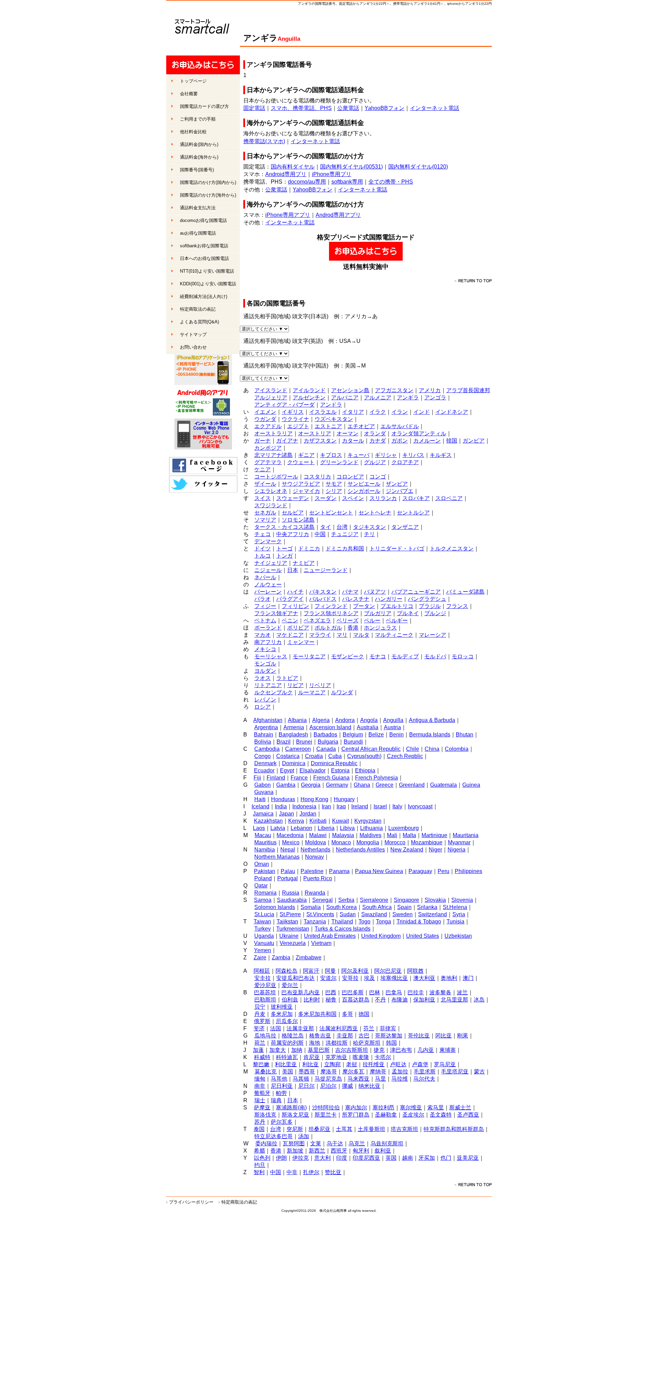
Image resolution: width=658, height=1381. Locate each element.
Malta (409, 835)
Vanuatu (264, 943)
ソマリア (265, 520)
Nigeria (456, 850)
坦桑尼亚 (319, 1129)
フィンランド (331, 606)
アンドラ (331, 405)
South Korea (341, 907)
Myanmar (459, 842)
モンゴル (265, 664)
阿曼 (330, 971)
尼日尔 (306, 1086)
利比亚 (310, 1064)
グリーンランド (339, 462)
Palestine (312, 871)
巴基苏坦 (265, 992)
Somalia (311, 907)
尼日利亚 (282, 1086)
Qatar (261, 885)
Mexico (291, 842)
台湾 (342, 527)
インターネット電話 (434, 108)
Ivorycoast (420, 806)
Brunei (304, 742)
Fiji (257, 778)
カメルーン (427, 441)
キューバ (358, 455)
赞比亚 (333, 1172)
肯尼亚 (311, 1057)
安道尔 (328, 978)
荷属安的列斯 (287, 1043)
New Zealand (406, 850)
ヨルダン (265, 671)
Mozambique (426, 842)
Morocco (395, 842)
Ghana (362, 785)
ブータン (364, 606)
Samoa (262, 900)
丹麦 (259, 1014)
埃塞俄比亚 (394, 978)
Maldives (370, 835)
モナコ (377, 656)
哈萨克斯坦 (366, 1043)
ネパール (265, 577)
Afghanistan (267, 720)
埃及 (369, 978)
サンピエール (364, 484)
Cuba (335, 756)
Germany (337, 785)
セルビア (293, 512)
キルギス (441, 455)
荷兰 (259, 1043)
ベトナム (265, 620)
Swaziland (374, 914)
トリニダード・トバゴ (396, 548)
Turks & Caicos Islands (342, 929)
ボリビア (298, 628)
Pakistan (264, 871)
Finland (276, 778)
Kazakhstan (268, 821)
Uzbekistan (458, 936)
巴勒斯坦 (265, 1000)
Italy (397, 806)
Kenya (296, 821)
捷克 (379, 1050)
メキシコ (265, 649)
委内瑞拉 (266, 1143)
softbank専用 (347, 182)
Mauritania (465, 835)
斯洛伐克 (265, 1115)
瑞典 (276, 1100)
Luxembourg (403, 828)
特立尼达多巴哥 (273, 1136)
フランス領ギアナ (276, 613)
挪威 (347, 1086)
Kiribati (318, 821)
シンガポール (364, 491)
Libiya (347, 828)
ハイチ (295, 592)
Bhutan (464, 734)
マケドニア (290, 635)
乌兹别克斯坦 (386, 1143)
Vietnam (321, 943)
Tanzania (315, 921)
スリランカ (383, 498)
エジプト (298, 426)
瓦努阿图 (294, 1143)
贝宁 (259, 1007)
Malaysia (343, 835)
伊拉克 (300, 1158)
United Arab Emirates (330, 936)
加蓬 (258, 1050)
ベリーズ (347, 620)
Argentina (266, 727)
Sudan (348, 914)
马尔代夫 (424, 1079)
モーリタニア (309, 656)
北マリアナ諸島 (273, 455)
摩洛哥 (328, 1071)
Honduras (283, 799)
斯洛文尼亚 (295, 1115)
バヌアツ (375, 592)
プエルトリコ (396, 606)
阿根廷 (262, 971)
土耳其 (344, 1129)
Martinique (434, 835)
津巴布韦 (401, 1050)
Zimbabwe (308, 957)
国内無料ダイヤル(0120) (418, 167)
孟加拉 (400, 1071)
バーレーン (268, 592)
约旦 (259, 1165)
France (299, 778)
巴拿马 (394, 992)
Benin (396, 734)
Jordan (308, 814)
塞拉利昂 (383, 1107)
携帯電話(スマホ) (264, 141)
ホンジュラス (380, 628)
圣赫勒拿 (386, 1115)
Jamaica (263, 814)
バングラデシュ (427, 599)
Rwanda (315, 893)
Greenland (412, 785)
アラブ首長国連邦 (468, 390)
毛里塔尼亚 (454, 1071)
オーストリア (314, 433)
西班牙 (339, 1151)
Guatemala (443, 785)
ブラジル (430, 606)
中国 (320, 534)
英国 (391, 1158)
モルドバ (435, 656)
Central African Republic (371, 749)
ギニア (306, 455)
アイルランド (309, 390)
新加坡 (295, 1151)
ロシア (262, 707)
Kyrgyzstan (367, 821)
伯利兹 (290, 1000)
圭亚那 (345, 1035)
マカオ (262, 635)
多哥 (347, 1014)
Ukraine (288, 936)
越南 (407, 1158)
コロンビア (350, 477)
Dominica (293, 763)
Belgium (353, 734)
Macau (263, 835)
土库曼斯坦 (371, 1129)
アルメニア (377, 397)
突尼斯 (295, 1129)
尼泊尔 (328, 1086)
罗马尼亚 (445, 1064)
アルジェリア (270, 397)
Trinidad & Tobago (419, 921)
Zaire (260, 957)
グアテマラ (268, 462)
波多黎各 (440, 992)
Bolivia (262, 742)
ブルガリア (377, 613)
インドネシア (451, 412)
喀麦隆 (361, 1057)
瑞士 (259, 1100)
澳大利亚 (424, 978)
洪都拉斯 (337, 1043)
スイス (262, 498)
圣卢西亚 (468, 1115)
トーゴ (284, 548)
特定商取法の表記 (239, 1202)
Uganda (264, 936)
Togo (364, 921)
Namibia (264, 850)
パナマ (350, 592)
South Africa (377, 907)
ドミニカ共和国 (345, 548)
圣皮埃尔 (413, 1115)
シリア (334, 491)
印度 (341, 1158)
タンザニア (405, 527)
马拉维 (399, 1079)
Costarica (288, 756)
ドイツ (262, 548)
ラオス (262, 678)
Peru (443, 871)
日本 (292, 570)
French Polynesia (376, 778)
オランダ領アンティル (418, 433)
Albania (297, 720)
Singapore (406, 900)
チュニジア (344, 534)
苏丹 (259, 1122)
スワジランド (270, 505)
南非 (259, 1086)
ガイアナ (287, 441)
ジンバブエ (399, 491)
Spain (404, 907)
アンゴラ (435, 397)
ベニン (290, 620)
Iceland (260, 806)
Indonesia (304, 806)
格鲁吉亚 (320, 1035)
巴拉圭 (415, 992)
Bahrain (263, 734)
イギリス (293, 412)
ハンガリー (388, 599)
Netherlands (315, 850)
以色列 (262, 1158)
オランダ (375, 433)
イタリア (353, 412)
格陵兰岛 (293, 1035)
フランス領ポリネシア (331, 613)
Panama (339, 871)
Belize (376, 734)
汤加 (303, 1136)
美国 (287, 1071)
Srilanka (427, 907)
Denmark (265, 763)
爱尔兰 (290, 985)
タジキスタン (369, 527)
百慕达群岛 (355, 1000)
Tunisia (455, 921)
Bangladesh (293, 734)
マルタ (361, 635)
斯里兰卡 (326, 1115)
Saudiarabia (292, 900)
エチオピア (361, 426)
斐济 (259, 1028)
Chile (412, 749)
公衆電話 (348, 108)
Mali (392, 835)
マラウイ (320, 635)
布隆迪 (399, 1000)
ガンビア (474, 441)
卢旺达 (398, 1064)
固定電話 (254, 108)
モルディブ (405, 656)
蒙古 (479, 1071)
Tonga (383, 921)
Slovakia (435, 900)
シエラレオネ (270, 491)
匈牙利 (361, 1151)
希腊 (259, 1151)
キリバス (413, 455)
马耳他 (279, 1079)
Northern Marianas (277, 857)
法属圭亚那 (300, 1028)
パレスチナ (355, 599)
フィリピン (295, 606)
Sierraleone (374, 900)
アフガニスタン (394, 390)
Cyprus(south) (364, 756)
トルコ (262, 556)
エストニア (328, 426)
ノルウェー (268, 584)
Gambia (285, 785)
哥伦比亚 (419, 1035)
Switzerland (432, 914)
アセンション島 (350, 390)
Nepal (287, 850)
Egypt (287, 770)
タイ (325, 527)
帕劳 (281, 1093)
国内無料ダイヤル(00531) (351, 167)
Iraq (341, 806)
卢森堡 (420, 1064)
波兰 (462, 992)
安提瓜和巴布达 (295, 978)
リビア (295, 685)
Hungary (344, 799)
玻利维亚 (282, 1007)
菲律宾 (388, 1028)
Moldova (315, 842)
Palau (288, 871)
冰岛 (479, 1000)
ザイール (265, 484)
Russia (290, 893)
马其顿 (301, 1079)
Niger (435, 850)
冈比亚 (443, 1035)
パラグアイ (290, 599)
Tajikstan (287, 921)
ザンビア (397, 484)
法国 (275, 1028)
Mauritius (265, 842)
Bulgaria (328, 742)
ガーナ (262, 441)
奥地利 (449, 978)
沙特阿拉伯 (326, 1107)
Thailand (342, 921)
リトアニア (268, 685)
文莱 (315, 1143)
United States (422, 936)
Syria (458, 914)
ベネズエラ (317, 620)
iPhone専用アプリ (287, 215)
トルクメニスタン (452, 548)
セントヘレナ (374, 512)
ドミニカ (309, 548)
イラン (399, 412)
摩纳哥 (378, 1071)
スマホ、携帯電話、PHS (301, 108)
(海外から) (199, 157)
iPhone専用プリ (331, 174)
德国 (363, 1014)
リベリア (320, 685)
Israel (380, 806)
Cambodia (267, 749)
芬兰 (368, 1028)
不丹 (380, 1000)
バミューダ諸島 (465, 592)
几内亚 (425, 1050)
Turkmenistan (292, 929)
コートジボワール (276, 477)
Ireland (359, 806)
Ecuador (264, 770)
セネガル (265, 512)
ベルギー (397, 620)
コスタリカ (317, 477)
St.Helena (455, 907)
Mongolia (367, 842)
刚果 (462, 1035)
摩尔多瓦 (353, 1071)
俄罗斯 (262, 1021)
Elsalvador (313, 770)
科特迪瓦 (287, 1057)
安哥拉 (350, 978)
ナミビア (304, 563)
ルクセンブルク (273, 692)
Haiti (260, 799)
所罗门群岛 (355, 1115)
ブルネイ (408, 613)
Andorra (345, 720)
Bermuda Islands (429, 734)
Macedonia (290, 835)
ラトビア (287, 678)
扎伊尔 (311, 1172)
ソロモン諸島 (298, 520)
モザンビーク (347, 656)
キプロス (331, 455)
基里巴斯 (319, 1050)
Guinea (471, 785)
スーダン (326, 498)
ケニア (262, 469)
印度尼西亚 (366, 1158)
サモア (334, 484)
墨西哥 (306, 1071)
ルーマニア (312, 692)
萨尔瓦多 (282, 1122)
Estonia (340, 770)
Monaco (341, 842)
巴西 (330, 992)
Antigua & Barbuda (432, 720)
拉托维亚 (374, 1064)
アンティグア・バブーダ (284, 405)
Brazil (284, 742)
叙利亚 (383, 1151)
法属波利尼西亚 (338, 1028)
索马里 (435, 1107)
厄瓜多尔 (287, 1021)
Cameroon (298, 749)
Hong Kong (314, 799)
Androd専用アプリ (338, 215)
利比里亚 (286, 1064)
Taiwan (262, 921)
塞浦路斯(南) (291, 1107)
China (432, 749)
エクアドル (268, 426)
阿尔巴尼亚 (388, 971)
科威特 (262, 1057)
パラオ (262, 599)
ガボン (399, 441)
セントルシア (413, 512)
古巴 (363, 1035)
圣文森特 (441, 1115)
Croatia (314, 756)
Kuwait (340, 821)
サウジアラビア (301, 484)
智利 (259, 1172)
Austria (392, 727)
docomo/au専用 (307, 182)
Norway (314, 857)
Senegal (322, 900)
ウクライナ (295, 419)
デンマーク (268, 541)
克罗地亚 (336, 1057)
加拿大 (277, 1050)
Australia (367, 727)
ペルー (372, 620)
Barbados (325, 734)
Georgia (310, 785)
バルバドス (323, 599)
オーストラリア (273, 433)
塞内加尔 (356, 1107)
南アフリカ (268, 642)
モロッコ (463, 656)
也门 (445, 1158)
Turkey (262, 929)
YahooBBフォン (384, 108)
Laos (259, 828)
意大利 (322, 1158)
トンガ (284, 556)
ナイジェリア (270, 563)
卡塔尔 (383, 1057)
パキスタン (323, 592)
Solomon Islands (274, 907)
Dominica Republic (334, 763)
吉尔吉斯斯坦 (351, 1050)
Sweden (402, 914)
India (281, 806)
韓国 (451, 441)
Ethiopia (365, 770)
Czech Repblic (405, 756)
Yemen (262, 950)
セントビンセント (331, 512)
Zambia (281, 957)
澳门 (468, 978)
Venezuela (293, 943)
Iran (326, 806)
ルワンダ (342, 692)
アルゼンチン (309, 397)
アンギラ (408, 397)
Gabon (262, 785)
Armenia (293, 727)
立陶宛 (332, 1064)
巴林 (374, 992)
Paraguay (420, 871)
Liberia (326, 828)
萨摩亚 (262, 1107)
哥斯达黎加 (388, 1035)
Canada (326, 749)
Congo (262, 756)
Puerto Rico (317, 878)
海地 (314, 1043)
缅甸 (259, 1079)
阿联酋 (415, 971)
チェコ (262, 534)
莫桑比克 (266, 1071)
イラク (377, 412)
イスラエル (323, 412)
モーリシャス (270, 656)
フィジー (265, 606)
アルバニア (344, 397)
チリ (369, 534)
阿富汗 (311, 971)
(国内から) (199, 144)
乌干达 (335, 1143)
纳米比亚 (369, 1086)
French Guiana (331, 778)
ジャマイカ (306, 491)
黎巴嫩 (261, 1064)
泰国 (259, 1129)
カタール (353, 441)
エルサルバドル (399, 426)
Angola (369, 720)
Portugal (287, 878)
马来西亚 (358, 1079)
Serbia (346, 900)
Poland (263, 878)
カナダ (377, 441)
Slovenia (462, 900)
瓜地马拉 (265, 1035)
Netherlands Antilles (360, 850)
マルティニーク (394, 635)
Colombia (456, 749)
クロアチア (405, 462)
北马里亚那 (454, 1000)
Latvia (277, 828)
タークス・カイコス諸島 (284, 527)
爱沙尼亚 (265, 985)
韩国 (391, 1043)
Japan (286, 814)
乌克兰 (357, 1143)
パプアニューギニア (416, 592)
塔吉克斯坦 (404, 1129)
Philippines (468, 871)
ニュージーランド (326, 570)
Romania (265, 893)
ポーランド (268, 628)
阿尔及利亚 (355, 971)
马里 (380, 1079)
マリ (342, 635)
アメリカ (430, 390)
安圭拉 (262, 978)
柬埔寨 (447, 1050)
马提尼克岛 (328, 1079)
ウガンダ (265, 419)
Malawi (318, 835)
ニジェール (268, 570)
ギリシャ (386, 455)
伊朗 (281, 1158)
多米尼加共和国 (317, 1014)
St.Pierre (290, 914)
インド (421, 412)
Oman (261, 864)
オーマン (347, 433)
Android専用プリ (285, 174)
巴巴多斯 (353, 992)
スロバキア (416, 498)
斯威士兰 (460, 1107)
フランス (457, 606)
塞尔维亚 (411, 1107)
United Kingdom (381, 936)
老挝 (351, 1064)
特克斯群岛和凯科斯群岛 (454, 1129)
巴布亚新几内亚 (300, 992)
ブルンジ (435, 613)
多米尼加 (282, 1014)
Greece (384, 785)
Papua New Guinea (379, 871)
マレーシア (432, 635)
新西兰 (317, 1151)
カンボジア (268, 448)
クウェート (301, 462)
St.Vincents (320, 914)
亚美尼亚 (468, 1158)
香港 (353, 628)
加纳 (296, 1050)
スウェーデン (292, 498)
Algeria (321, 720)
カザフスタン (320, 441)
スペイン (353, 498)
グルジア (375, 462)
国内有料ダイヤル (293, 167)
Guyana (263, 792)
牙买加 (426, 1158)
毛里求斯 (425, 1071)
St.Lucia (264, 914)
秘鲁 (331, 1000)
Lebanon (301, 828)
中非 (292, 1172)
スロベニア (449, 498)
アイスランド (270, 390)
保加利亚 (424, 1000)
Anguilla (393, 720)
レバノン (265, 699)
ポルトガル (328, 628)
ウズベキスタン (334, 419)
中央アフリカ (292, 534)
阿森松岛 (286, 971)
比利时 (312, 1000)
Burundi (353, 742)
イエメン (265, 412)
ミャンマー (301, 642)
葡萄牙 (262, 1093)
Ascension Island (330, 727)
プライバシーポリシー (191, 1202)
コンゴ (377, 477)
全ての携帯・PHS (390, 182)
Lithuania (371, 828)
